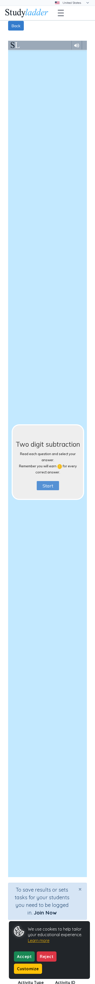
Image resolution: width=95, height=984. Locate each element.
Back (16, 25)
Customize (28, 968)
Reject (46, 956)
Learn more (38, 940)
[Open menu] (61, 13)
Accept (24, 956)
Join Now (45, 912)
